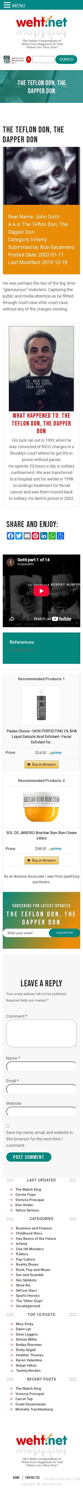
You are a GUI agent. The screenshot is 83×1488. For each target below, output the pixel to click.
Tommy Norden (28, 1371)
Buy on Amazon (44, 764)
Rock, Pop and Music (33, 1270)
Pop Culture (25, 1259)
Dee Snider (24, 1205)
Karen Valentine (29, 1360)
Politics (22, 1254)
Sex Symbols (26, 1280)
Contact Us (32, 1478)
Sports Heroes (27, 1296)
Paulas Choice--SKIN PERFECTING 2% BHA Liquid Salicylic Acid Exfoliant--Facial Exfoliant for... (41, 736)
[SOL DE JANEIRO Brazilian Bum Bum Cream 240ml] (41, 806)
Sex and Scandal (29, 1275)
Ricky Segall (26, 1350)
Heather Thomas (29, 1355)
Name (13, 1058)
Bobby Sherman (29, 1345)
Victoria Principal (29, 1200)
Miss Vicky (24, 1324)
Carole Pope (25, 1195)
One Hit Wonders (30, 1249)
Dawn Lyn (23, 1329)
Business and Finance (34, 1228)
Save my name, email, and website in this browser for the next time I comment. (39, 1139)
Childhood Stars (29, 1233)
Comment (16, 1016)
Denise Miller (26, 1339)
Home (16, 1478)
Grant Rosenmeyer (30, 1404)
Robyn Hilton (26, 1365)
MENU (18, 6)
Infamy (21, 1244)
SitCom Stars (26, 1290)
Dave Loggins (27, 1334)
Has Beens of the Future (36, 1239)
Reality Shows (27, 1264)
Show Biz (23, 1285)
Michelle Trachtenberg (34, 1409)
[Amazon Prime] (55, 752)
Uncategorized (28, 1306)
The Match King (28, 1189)
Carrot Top (24, 1399)
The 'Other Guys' (29, 1301)
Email (12, 1080)
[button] (8, 5)
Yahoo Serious (27, 1210)
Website (13, 1103)
